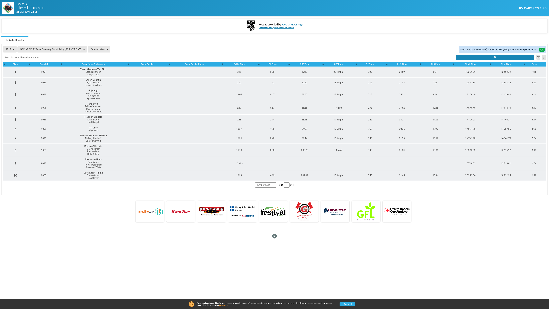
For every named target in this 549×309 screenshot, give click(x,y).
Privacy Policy (224, 305)
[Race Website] (9, 8)
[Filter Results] (538, 57)
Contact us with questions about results (276, 28)
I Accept (347, 304)
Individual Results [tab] (15, 40)
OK (541, 49)
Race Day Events (291, 24)
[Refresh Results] (544, 57)
